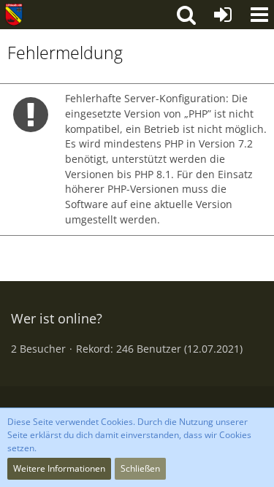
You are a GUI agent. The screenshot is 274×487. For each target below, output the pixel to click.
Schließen (140, 468)
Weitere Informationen (59, 468)
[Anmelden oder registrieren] (222, 14)
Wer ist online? (56, 318)
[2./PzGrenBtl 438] (14, 14)
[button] (259, 14)
